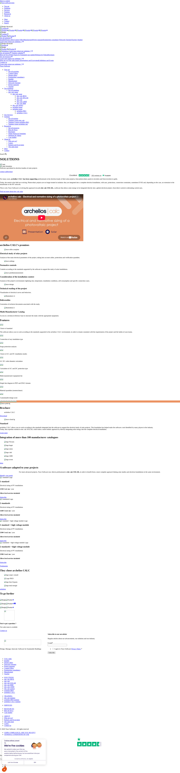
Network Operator (65, 40)
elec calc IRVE (22, 96)
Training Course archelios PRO (18, 122)
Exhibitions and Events (46, 60)
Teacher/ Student (76, 40)
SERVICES (8, 705)
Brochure (10, 172)
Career (20, 60)
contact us (3, 172)
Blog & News (4, 55)
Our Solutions (8, 88)
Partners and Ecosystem (30, 60)
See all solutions (5, 38)
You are (6, 6)
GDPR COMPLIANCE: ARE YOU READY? (20, 732)
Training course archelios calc (18, 124)
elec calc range (13, 92)
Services (7, 10)
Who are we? (4, 60)
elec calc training (9, 698)
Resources (7, 14)
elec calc (19, 100)
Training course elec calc (16, 120)
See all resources (5, 57)
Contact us (3, 62)
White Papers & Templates (18, 55)
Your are (7, 70)
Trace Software (5, 66)
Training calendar (17, 53)
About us (7, 16)
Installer (2, 40)
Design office (9, 40)
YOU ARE (8, 659)
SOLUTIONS (9, 677)
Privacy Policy (76, 649)
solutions (3, 589)
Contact (6, 21)
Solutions (7, 8)
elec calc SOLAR (22, 98)
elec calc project (17, 105)
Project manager (37, 40)
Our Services (8, 115)
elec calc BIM (21, 103)
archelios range (17, 107)
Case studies (31, 55)
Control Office (19, 40)
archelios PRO (21, 111)
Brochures (51, 55)
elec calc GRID (22, 102)
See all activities (13, 71)
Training (7, 12)
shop (1, 463)
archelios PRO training (11, 700)
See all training (5, 53)
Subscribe (3, 497)
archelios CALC (22, 113)
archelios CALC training (12, 702)
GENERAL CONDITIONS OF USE (16, 734)
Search (6, 23)
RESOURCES (9, 709)
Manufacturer (28, 40)
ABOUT (7, 716)
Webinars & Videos (41, 55)
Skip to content (5, 1)
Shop (6, 19)
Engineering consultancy (51, 40)
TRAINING (8, 696)
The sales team (13, 60)
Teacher (11, 86)
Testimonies (4, 566)
